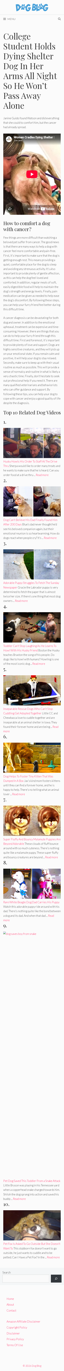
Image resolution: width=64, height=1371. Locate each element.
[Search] (56, 1279)
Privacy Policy (15, 1339)
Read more (42, 475)
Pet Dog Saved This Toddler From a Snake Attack (31, 1181)
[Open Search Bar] (59, 19)
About (10, 1304)
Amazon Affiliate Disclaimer (23, 1321)
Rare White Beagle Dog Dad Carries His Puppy (31, 902)
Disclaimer (13, 1333)
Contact (11, 1310)
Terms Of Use (15, 1345)
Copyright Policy (17, 1327)
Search (6, 1272)
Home (10, 1299)
